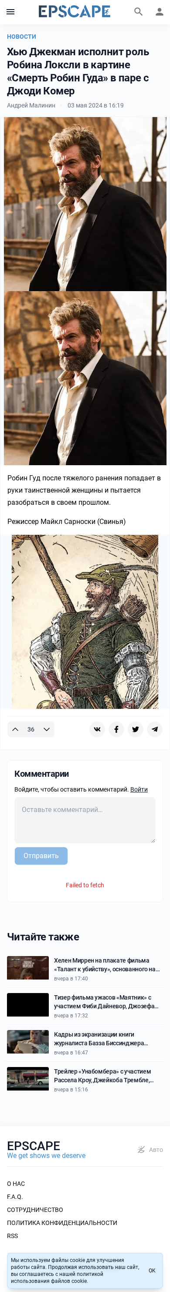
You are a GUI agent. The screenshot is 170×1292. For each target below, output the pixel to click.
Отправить (41, 856)
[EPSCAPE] (74, 12)
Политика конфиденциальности (62, 1222)
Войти (139, 789)
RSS (12, 1235)
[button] (10, 12)
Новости (21, 36)
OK (152, 1271)
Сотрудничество (35, 1209)
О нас (16, 1183)
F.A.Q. (15, 1196)
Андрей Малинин (31, 105)
